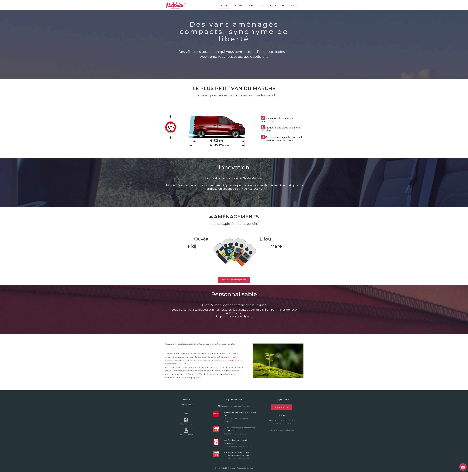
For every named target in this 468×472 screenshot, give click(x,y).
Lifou (261, 5)
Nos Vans (238, 5)
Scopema (192, 374)
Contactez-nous (281, 407)
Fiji (283, 5)
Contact (294, 5)
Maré (250, 5)
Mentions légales (186, 405)
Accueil (224, 5)
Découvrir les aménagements (234, 280)
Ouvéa (273, 5)
